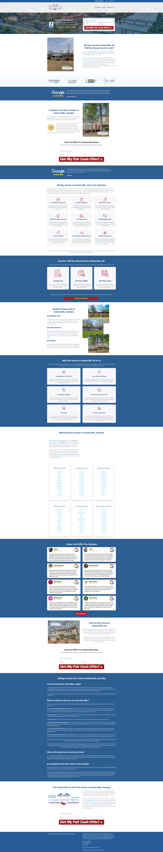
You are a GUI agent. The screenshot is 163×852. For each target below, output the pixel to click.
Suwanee (104, 514)
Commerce (81, 476)
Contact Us (63, 834)
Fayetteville (104, 472)
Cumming (82, 480)
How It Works (98, 7)
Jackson (104, 489)
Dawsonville (81, 485)
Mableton (59, 521)
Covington (82, 479)
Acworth (60, 472)
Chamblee (82, 472)
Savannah (82, 529)
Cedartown (81, 471)
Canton (59, 492)
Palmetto (82, 512)
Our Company (110, 7)
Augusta (59, 480)
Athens (59, 479)
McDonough (59, 527)
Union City (104, 523)
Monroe (59, 530)
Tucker (104, 520)
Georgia (59, 471)
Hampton (104, 485)
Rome (81, 524)
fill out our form (92, 802)
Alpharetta (59, 477)
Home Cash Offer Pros (88, 58)
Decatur (82, 486)
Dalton (81, 483)
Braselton (59, 485)
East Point (81, 494)
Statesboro (103, 509)
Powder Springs (81, 518)
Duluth (81, 491)
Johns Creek (104, 494)
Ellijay (81, 495)
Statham (104, 510)
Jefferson (104, 492)
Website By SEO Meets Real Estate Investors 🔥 (90, 847)
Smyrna (81, 530)
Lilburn (59, 517)
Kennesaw (59, 510)
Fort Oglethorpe (104, 479)
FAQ (74, 834)
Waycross (104, 527)
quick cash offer (101, 242)
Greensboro (104, 482)
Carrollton (59, 494)
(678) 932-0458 (71, 454)
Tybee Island (104, 521)
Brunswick (59, 488)
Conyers (82, 477)
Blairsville (59, 482)
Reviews (104, 7)
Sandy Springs (82, 527)
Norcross (82, 510)
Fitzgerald (104, 474)
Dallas (81, 482)
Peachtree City (82, 514)
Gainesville (104, 480)
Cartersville (59, 495)
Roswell (82, 526)
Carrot (102, 850)
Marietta (60, 526)
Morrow (59, 532)
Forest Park (103, 477)
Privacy (68, 834)
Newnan (82, 509)
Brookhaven (59, 486)
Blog (71, 834)
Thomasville (104, 517)
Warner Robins (104, 526)
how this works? (97, 54)
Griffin (104, 483)
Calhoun (59, 491)
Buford (59, 489)
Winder (104, 530)
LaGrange (60, 514)
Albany (59, 476)
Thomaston (104, 515)
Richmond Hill (82, 520)
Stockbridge (104, 512)
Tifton (104, 518)
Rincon (81, 521)
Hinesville (104, 488)
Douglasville (81, 489)
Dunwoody (82, 492)
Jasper (104, 491)
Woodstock (103, 532)
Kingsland (59, 512)
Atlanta (59, 474)
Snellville (82, 532)
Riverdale (82, 523)
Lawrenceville (60, 515)
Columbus (82, 474)
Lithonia (60, 518)
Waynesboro (104, 529)
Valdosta (104, 524)
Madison (59, 524)
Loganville (59, 520)
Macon (59, 523)
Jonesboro (59, 509)
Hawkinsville (104, 486)
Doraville (82, 488)
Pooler (81, 517)
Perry (82, 515)
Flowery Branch (104, 476)
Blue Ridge (59, 483)
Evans (104, 471)
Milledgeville (59, 529)
